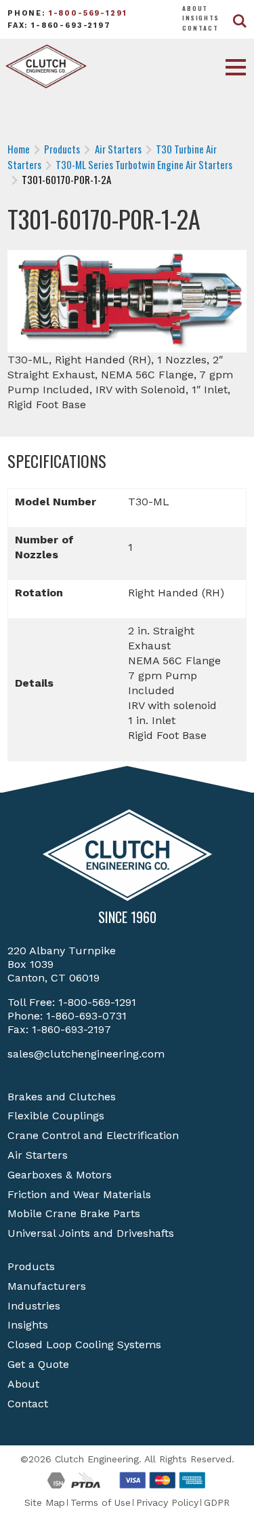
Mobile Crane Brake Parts (73, 1213)
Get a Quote (38, 1364)
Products (31, 1266)
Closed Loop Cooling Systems (84, 1344)
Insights (200, 17)
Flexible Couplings (55, 1115)
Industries (33, 1305)
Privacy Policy (167, 1502)
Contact (200, 28)
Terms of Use (100, 1502)
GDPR (217, 1502)
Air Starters (37, 1155)
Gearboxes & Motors (59, 1174)
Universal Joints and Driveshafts (90, 1233)
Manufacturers (46, 1286)
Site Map (44, 1502)
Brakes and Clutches (61, 1096)
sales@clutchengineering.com (86, 1053)
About (195, 8)
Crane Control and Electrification (93, 1135)
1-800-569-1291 (88, 13)
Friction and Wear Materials (79, 1194)
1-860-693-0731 (86, 1015)
